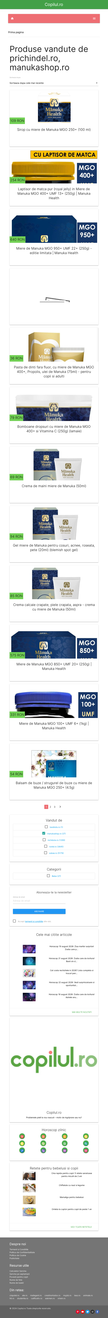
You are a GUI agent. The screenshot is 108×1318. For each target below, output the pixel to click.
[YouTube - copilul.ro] (82, 1312)
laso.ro (77, 1295)
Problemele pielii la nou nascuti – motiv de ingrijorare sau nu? (54, 1117)
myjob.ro (67, 1295)
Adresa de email (19, 897)
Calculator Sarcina (18, 1271)
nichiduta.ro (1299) (56, 840)
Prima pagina (16, 32)
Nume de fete (16, 1280)
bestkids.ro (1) (56, 827)
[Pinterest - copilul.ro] (77, 1312)
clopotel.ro (14, 1295)
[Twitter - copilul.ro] (87, 1312)
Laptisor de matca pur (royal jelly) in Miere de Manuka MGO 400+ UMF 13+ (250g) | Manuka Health (53, 193)
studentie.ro (22, 1298)
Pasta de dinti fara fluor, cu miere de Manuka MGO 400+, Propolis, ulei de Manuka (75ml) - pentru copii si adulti (54, 371)
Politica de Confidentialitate (22, 1252)
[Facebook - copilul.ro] (97, 1312)
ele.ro (24, 1295)
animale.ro (88, 1295)
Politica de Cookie (18, 1255)
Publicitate (14, 1258)
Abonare (39, 911)
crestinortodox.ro (52, 1295)
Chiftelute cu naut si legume (72, 1185)
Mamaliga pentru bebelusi (72, 1197)
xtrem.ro (61, 1298)
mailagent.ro (36, 1295)
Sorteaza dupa (15, 77)
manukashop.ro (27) (56, 833)
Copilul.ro (54, 4)
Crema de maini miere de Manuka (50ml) (54, 486)
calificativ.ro (36, 1298)
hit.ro (12, 1298)
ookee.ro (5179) (56, 853)
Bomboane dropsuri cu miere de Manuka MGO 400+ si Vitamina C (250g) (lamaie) (54, 429)
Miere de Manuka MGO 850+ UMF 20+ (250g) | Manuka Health (54, 666)
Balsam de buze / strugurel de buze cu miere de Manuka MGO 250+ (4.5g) (54, 785)
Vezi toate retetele (81, 1227)
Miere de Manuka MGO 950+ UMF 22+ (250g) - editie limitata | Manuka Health (54, 250)
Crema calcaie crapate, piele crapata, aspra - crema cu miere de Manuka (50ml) (54, 607)
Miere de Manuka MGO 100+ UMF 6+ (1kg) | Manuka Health (54, 725)
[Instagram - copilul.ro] (92, 1312)
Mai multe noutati (82, 1012)
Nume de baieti (17, 1283)
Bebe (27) (56, 876)
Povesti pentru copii (19, 1277)
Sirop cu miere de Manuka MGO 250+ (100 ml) (54, 130)
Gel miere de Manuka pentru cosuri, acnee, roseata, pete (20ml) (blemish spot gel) (54, 547)
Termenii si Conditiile (19, 1249)
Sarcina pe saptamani (20, 1274)
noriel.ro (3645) (56, 846)
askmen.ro (50, 1298)
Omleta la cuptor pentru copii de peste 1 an (72, 1209)
